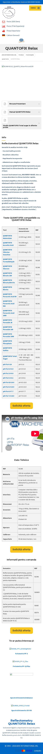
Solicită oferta (21, 405)
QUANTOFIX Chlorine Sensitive (7, 252)
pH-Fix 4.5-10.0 (8, 382)
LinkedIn (37, 751)
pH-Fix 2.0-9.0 (8, 373)
